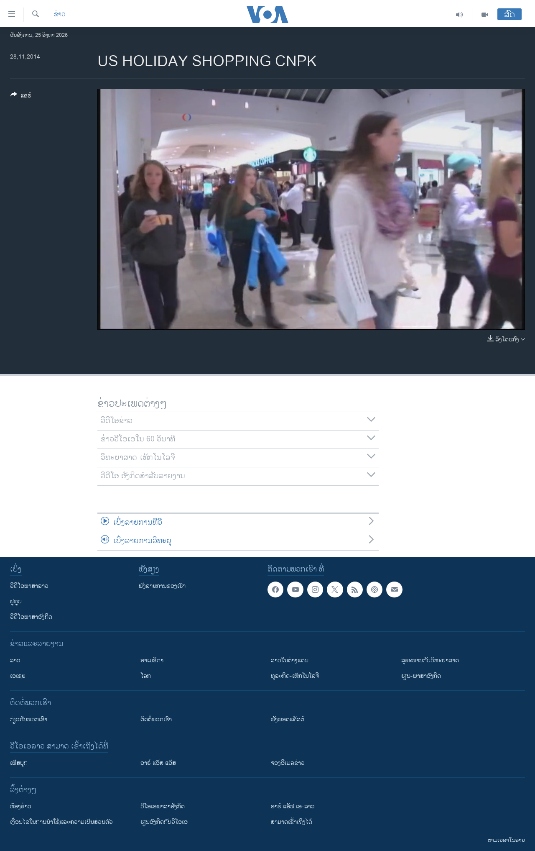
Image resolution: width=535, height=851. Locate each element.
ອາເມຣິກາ (151, 660)
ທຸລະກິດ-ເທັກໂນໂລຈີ (295, 676)
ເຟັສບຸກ (19, 763)
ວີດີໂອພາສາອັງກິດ (31, 617)
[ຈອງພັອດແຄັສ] (394, 589)
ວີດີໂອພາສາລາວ (29, 586)
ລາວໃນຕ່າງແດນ (289, 660)
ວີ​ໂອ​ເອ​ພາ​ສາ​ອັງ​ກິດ (162, 806)
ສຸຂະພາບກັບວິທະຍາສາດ (430, 660)
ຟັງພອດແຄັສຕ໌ (287, 719)
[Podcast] (374, 589)
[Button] (20, 97)
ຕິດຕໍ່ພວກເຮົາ (156, 719)
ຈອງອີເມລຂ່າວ (288, 763)
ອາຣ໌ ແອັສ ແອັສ (158, 763)
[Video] (484, 14)
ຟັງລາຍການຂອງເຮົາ (162, 586)
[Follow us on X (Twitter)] (335, 589)
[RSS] (355, 589)
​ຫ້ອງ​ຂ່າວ (20, 806)
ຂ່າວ (60, 15)
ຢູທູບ (16, 601)
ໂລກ (145, 676)
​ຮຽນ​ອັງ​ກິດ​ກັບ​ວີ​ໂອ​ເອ (164, 822)
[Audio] (459, 14)
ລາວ (15, 660)
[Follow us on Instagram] (315, 589)
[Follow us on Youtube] (295, 589)
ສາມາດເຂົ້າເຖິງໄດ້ (291, 822)
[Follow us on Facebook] (275, 589)
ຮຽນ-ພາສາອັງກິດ (421, 676)
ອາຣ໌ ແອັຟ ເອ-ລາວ (293, 806)
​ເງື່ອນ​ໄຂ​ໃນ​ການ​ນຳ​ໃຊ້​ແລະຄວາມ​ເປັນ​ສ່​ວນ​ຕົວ (61, 822)
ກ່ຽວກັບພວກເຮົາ (28, 719)
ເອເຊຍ (17, 676)
